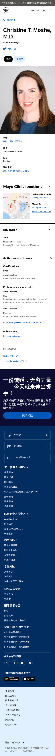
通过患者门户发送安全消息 (16, 170)
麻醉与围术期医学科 (12, 141)
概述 (8, 59)
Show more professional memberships (20, 322)
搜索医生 (11, 20)
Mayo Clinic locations (22, 186)
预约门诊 (12, 49)
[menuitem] (8, 59)
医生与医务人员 (10, 356)
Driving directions (40, 197)
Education (10, 230)
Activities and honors (17, 258)
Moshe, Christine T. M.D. (16, 361)
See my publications (12, 336)
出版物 (20, 59)
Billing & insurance (40, 207)
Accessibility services (41, 211)
